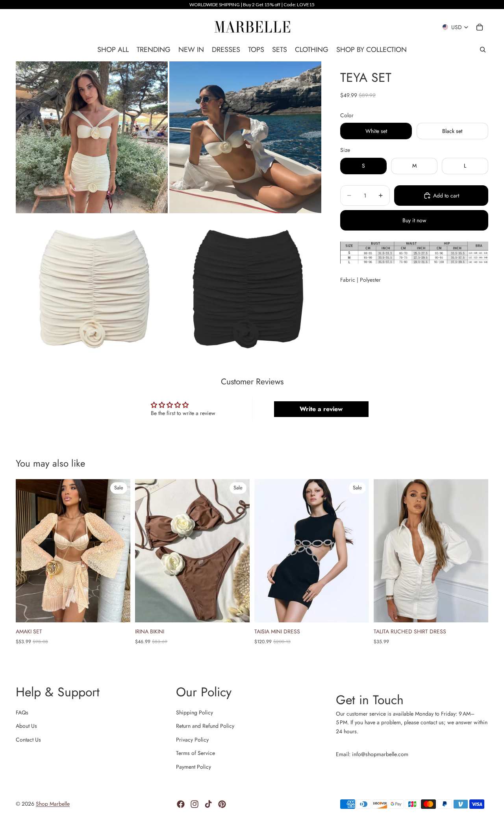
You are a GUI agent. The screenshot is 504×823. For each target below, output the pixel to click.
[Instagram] (194, 804)
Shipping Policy (194, 712)
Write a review (321, 408)
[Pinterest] (222, 804)
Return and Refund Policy (205, 726)
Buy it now (414, 220)
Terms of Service (195, 753)
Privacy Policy (192, 740)
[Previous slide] (27, 550)
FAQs (22, 712)
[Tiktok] (208, 804)
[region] (252, 4)
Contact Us (28, 740)
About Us (26, 726)
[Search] (482, 49)
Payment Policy (193, 767)
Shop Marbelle (53, 804)
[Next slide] (118, 550)
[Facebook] (180, 804)
